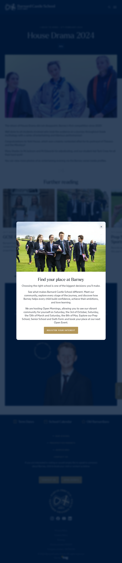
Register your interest (61, 330)
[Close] (101, 226)
